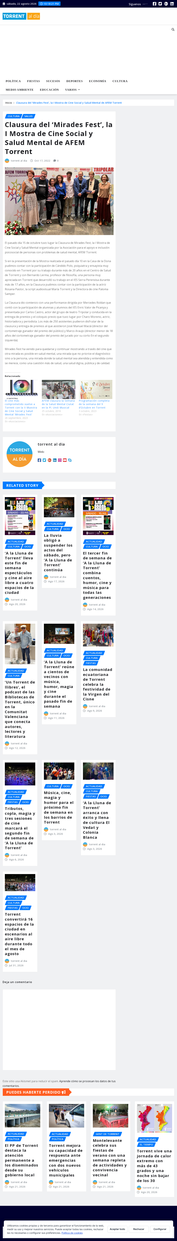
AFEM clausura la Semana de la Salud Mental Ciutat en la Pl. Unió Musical (58, 404)
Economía (97, 81)
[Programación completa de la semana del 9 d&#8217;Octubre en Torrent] (95, 389)
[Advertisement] (82, 51)
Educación (49, 89)
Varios (71, 89)
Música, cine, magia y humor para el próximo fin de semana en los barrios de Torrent (59, 807)
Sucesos (53, 81)
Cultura (120, 81)
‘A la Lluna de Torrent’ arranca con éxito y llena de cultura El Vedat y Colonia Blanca (97, 820)
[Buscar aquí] (173, 29)
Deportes (74, 81)
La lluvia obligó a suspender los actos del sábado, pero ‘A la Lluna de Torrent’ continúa (58, 552)
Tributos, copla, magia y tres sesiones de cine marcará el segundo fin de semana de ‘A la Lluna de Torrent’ (20, 828)
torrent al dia (19, 160)
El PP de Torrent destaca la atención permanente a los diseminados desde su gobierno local (21, 1160)
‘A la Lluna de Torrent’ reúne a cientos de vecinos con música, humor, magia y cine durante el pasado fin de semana (59, 684)
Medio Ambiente (20, 89)
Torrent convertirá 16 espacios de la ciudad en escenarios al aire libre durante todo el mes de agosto (19, 933)
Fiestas (33, 81)
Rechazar (138, 1229)
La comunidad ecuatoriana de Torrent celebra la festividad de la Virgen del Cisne (97, 684)
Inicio (8, 102)
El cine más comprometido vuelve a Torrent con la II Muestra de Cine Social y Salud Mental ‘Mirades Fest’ (21, 407)
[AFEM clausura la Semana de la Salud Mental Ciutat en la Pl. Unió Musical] (58, 389)
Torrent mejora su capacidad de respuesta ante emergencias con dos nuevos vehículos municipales (66, 1160)
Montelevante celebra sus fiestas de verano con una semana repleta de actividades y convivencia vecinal (110, 1157)
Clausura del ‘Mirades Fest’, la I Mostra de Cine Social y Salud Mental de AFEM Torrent (69, 102)
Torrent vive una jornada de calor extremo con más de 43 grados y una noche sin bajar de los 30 (154, 1165)
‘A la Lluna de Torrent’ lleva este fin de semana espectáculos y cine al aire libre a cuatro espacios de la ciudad (19, 572)
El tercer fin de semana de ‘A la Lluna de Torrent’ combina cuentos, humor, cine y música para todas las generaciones (97, 575)
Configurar (159, 1229)
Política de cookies (72, 1232)
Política (13, 81)
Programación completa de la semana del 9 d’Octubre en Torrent (94, 404)
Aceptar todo (117, 1229)
